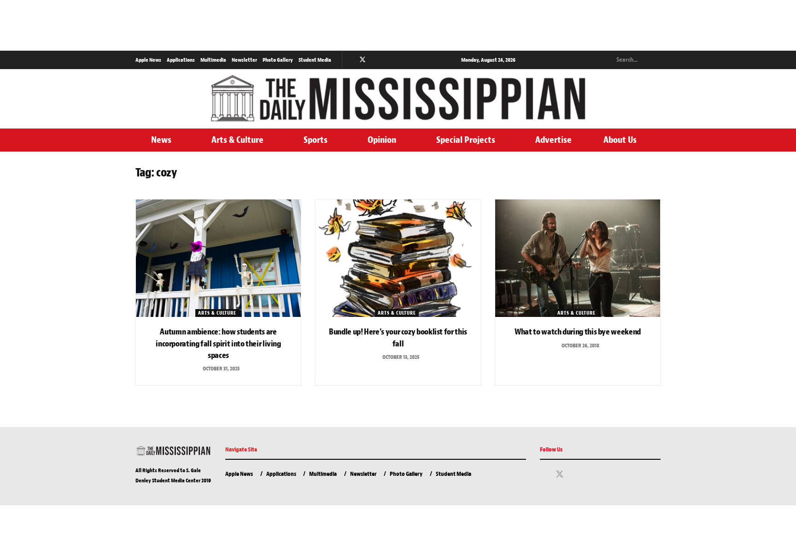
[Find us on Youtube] (386, 60)
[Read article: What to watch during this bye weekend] (577, 258)
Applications (181, 60)
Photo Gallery (278, 60)
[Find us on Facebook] (350, 60)
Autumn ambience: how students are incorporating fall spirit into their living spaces (218, 343)
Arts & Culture (237, 140)
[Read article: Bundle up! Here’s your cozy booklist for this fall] (398, 258)
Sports (316, 140)
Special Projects (465, 140)
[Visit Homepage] (398, 98)
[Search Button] (655, 60)
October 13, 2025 (400, 357)
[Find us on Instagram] (374, 60)
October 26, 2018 (580, 345)
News (161, 140)
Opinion (382, 140)
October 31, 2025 (221, 368)
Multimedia (213, 60)
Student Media (314, 60)
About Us (620, 140)
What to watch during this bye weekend (578, 332)
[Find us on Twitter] (362, 60)
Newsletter (244, 60)
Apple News (148, 60)
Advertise (553, 140)
